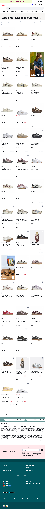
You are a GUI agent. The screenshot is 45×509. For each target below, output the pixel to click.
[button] (42, 4)
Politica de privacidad (25, 498)
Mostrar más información (22, 475)
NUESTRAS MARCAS (29, 470)
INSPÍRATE (28, 467)
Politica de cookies (17, 498)
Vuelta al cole (5, 11)
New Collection (14, 11)
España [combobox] (39, 498)
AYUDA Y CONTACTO (6, 465)
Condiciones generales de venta (8, 498)
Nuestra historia (29, 11)
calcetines (20, 428)
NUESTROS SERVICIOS (30, 465)
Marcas (36, 11)
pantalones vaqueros (16, 441)
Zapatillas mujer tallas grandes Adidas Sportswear (14, 419)
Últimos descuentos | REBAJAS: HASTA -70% (16, 1)
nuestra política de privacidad (27, 455)
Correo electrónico (26, 447)
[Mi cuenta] (35, 4)
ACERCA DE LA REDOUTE (7, 470)
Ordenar (4, 22)
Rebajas (21, 11)
